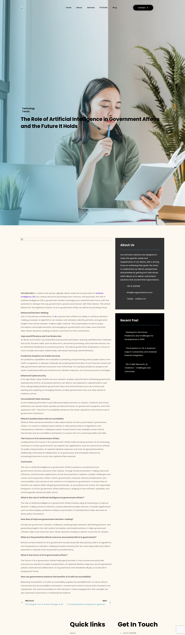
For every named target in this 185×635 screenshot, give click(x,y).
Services (91, 7)
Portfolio (104, 7)
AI (55, 316)
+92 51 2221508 (133, 286)
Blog (115, 7)
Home (68, 7)
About (79, 7)
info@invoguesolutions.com (140, 292)
